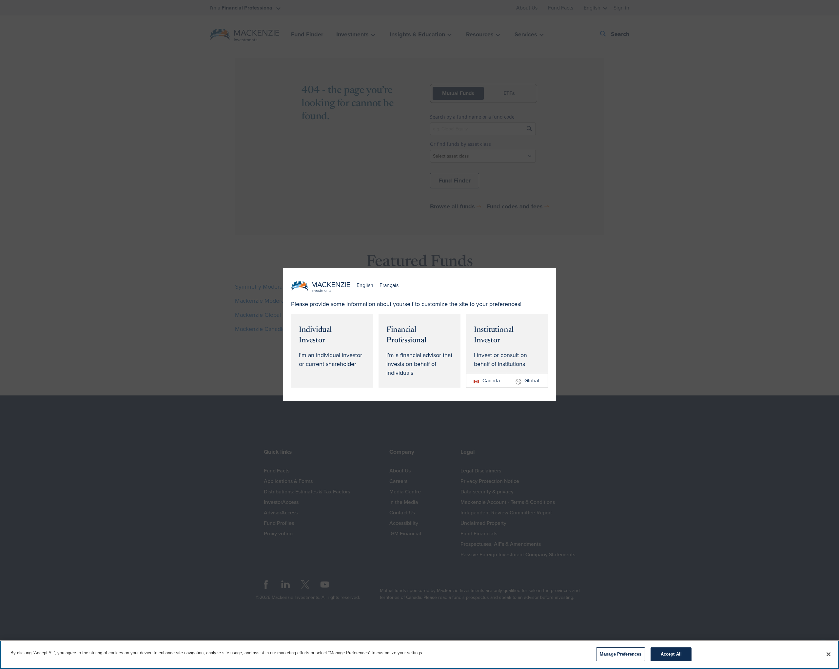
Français (389, 285)
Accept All (671, 654)
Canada (491, 380)
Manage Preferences (620, 654)
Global (531, 380)
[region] (419, 654)
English (365, 285)
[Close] (828, 654)
